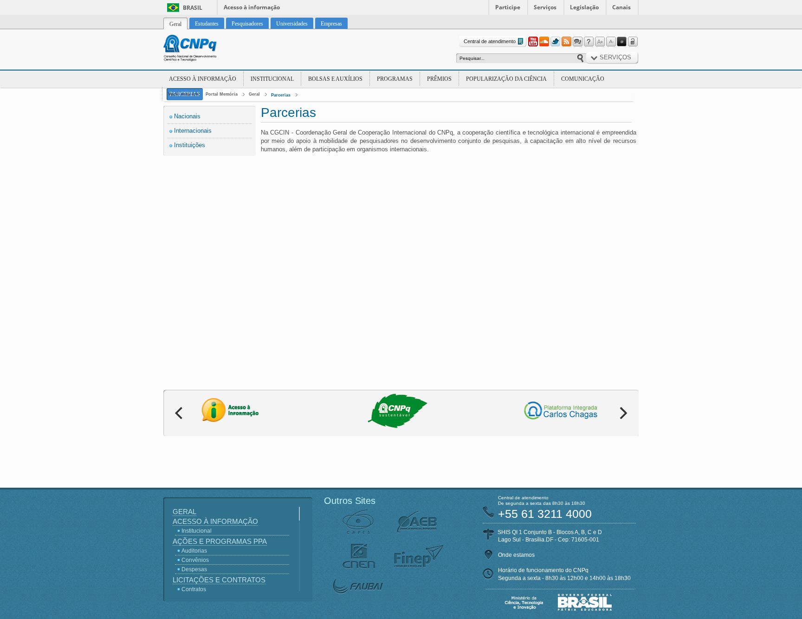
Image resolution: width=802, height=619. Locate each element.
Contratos (193, 589)
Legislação (584, 7)
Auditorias (194, 551)
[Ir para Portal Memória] (201, 49)
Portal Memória (222, 94)
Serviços (545, 7)
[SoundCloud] (544, 42)
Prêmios (439, 79)
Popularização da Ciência (506, 79)
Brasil (192, 8)
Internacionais (193, 130)
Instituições (189, 145)
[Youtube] (533, 42)
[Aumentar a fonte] (600, 42)
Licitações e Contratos (219, 580)
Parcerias (281, 95)
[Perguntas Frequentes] (588, 42)
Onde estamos (516, 555)
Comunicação (582, 79)
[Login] (633, 42)
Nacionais (187, 116)
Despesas (194, 569)
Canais (621, 7)
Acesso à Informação (202, 79)
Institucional (272, 79)
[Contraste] (622, 42)
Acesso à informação (252, 7)
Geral (254, 94)
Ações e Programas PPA (220, 541)
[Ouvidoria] (577, 42)
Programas (395, 79)
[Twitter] (555, 42)
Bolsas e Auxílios (335, 79)
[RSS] (566, 42)
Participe (507, 7)
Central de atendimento (490, 41)
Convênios (195, 560)
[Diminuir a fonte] (611, 42)
